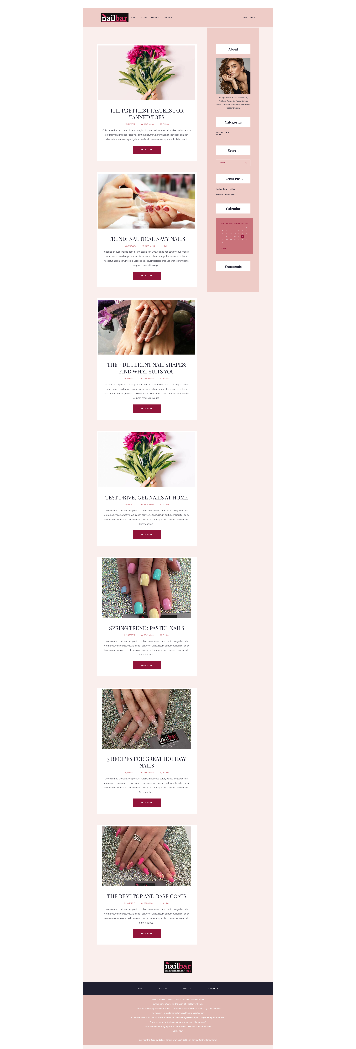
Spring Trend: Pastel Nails (146, 628)
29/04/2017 (129, 903)
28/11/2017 (129, 124)
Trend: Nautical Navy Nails (146, 238)
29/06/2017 (129, 773)
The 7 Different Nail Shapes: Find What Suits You (146, 368)
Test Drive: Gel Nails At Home (146, 497)
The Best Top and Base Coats (146, 896)
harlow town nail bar (226, 189)
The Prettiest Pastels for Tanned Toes (147, 114)
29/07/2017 (129, 504)
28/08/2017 (130, 246)
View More (147, 67)
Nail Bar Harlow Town (168, 1040)
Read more (147, 150)
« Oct (223, 248)
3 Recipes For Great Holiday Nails (146, 762)
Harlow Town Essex (225, 194)
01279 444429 (249, 18)
